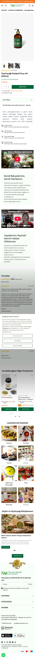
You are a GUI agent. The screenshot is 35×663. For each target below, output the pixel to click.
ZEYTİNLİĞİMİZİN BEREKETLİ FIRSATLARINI (17, 1)
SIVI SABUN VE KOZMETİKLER (15, 10)
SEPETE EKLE (22, 87)
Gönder (30, 584)
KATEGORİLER (6, 602)
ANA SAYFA (4, 10)
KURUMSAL (5, 596)
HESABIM (4, 608)
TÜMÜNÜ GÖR (17, 556)
